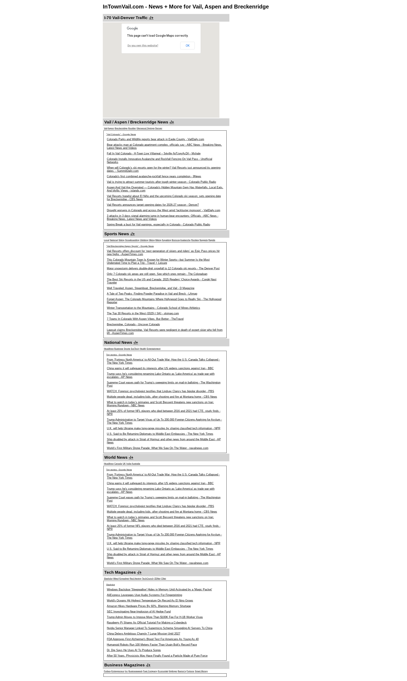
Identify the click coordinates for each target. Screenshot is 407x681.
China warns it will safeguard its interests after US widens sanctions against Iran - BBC (160, 368)
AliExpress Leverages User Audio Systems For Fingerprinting (144, 595)
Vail (105, 128)
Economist (163, 671)
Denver (158, 128)
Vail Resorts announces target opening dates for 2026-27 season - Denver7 (153, 204)
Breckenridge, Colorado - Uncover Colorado (133, 324)
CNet (163, 578)
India (128, 463)
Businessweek (135, 671)
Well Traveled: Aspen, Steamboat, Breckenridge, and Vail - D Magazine (150, 288)
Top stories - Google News (119, 355)
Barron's (182, 671)
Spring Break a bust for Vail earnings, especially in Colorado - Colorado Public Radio (158, 224)
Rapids (211, 240)
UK (124, 463)
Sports (127, 348)
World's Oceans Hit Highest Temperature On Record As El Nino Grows (150, 600)
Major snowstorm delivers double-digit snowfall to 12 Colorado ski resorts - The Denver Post (163, 268)
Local (106, 240)
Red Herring (135, 578)
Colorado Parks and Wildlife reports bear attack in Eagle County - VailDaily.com (155, 139)
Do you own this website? (143, 45)
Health (143, 348)
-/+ (151, 17)
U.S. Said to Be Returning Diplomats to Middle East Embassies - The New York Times (160, 433)
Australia (136, 463)
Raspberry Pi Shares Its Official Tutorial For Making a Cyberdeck (147, 622)
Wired (116, 578)
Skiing (121, 240)
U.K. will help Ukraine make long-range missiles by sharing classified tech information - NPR (163, 428)
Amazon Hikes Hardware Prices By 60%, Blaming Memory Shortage (149, 606)
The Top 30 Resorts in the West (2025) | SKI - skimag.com (143, 313)
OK (188, 45)
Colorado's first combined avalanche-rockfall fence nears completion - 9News (154, 176)
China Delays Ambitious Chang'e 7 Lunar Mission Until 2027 (143, 633)
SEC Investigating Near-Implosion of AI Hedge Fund (139, 611)
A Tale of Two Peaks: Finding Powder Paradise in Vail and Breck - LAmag (152, 293)
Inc (126, 671)
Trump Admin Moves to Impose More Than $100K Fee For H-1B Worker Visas (155, 617)
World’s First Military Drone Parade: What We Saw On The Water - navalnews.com (157, 448)
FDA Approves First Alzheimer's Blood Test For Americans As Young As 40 (153, 639)
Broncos (176, 240)
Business (118, 348)
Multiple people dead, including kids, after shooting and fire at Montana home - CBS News (162, 396)
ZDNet (157, 578)
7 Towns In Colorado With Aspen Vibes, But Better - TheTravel (145, 318)
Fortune (190, 671)
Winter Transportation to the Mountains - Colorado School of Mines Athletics (153, 307)
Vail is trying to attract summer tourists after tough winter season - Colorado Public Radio (161, 181)
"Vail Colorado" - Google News (121, 134)
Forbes (107, 671)
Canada (118, 463)
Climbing (144, 240)
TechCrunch (148, 578)
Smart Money (201, 671)
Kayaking (166, 240)
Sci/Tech (135, 348)
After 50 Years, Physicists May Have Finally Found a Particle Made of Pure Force (157, 655)
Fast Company (150, 671)
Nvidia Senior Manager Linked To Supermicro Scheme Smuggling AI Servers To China (159, 628)
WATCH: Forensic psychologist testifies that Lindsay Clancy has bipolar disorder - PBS (160, 391)
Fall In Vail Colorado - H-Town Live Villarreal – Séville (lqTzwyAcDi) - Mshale (154, 153)
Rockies (195, 240)
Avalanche (185, 240)
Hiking (152, 240)
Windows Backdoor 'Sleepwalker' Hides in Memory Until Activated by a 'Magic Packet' (159, 589)
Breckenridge (121, 128)
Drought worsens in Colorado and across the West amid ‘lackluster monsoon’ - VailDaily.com (163, 210)
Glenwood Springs (146, 128)
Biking (158, 240)
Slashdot (108, 578)
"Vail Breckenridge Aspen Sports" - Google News (130, 246)
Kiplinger (173, 671)
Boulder (132, 128)
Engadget (124, 578)
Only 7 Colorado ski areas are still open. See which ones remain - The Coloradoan (157, 273)
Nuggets (203, 240)
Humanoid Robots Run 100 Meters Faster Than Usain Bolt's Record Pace (152, 644)
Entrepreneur (117, 671)
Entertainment (153, 348)
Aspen (111, 128)
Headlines (109, 348)
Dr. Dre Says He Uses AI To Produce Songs (134, 650)
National (114, 240)
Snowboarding (132, 240)
